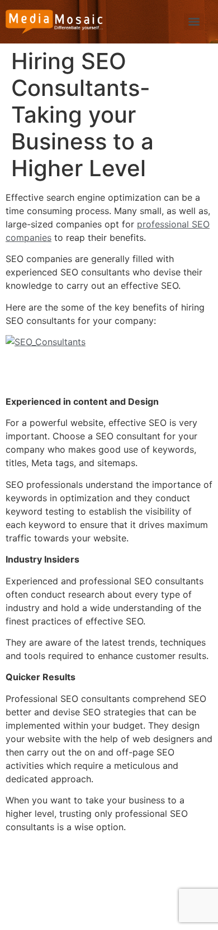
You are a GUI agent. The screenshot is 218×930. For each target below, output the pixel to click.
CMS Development (61, 879)
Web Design (178, 860)
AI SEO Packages (58, 898)
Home (28, 860)
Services (118, 860)
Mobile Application (157, 879)
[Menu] (194, 21)
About (70, 860)
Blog (121, 898)
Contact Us (172, 898)
